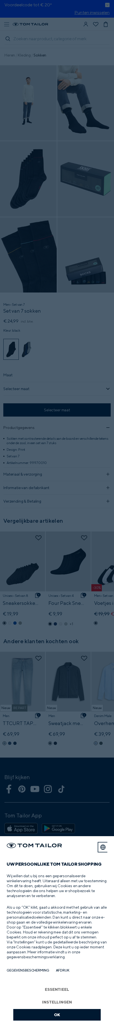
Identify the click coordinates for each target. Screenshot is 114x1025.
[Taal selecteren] (103, 847)
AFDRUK (62, 970)
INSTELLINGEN (57, 1002)
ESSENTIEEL (57, 989)
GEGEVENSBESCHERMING (28, 970)
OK (57, 1014)
